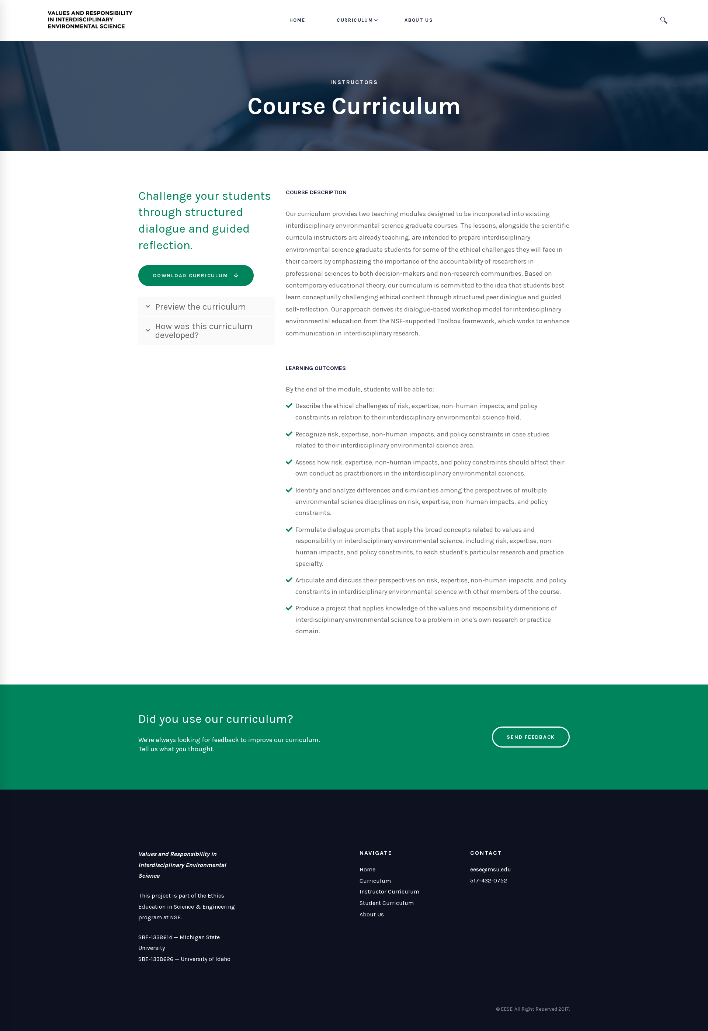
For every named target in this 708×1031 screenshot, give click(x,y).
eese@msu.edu (490, 869)
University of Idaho (205, 958)
